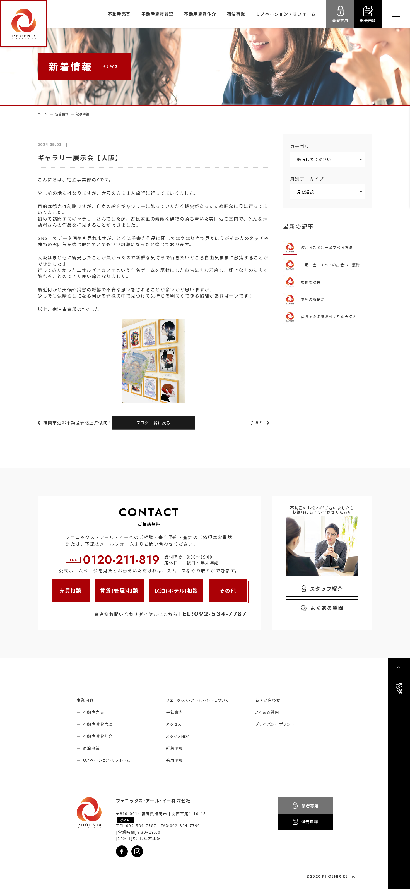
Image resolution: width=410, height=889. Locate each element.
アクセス (174, 724)
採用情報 (174, 760)
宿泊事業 (236, 14)
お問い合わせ (267, 700)
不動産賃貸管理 (157, 14)
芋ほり (257, 422)
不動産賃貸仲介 (200, 14)
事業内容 (85, 700)
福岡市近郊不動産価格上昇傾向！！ (80, 422)
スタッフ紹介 (326, 588)
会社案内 (174, 712)
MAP (127, 820)
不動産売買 (119, 14)
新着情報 (174, 748)
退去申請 (368, 20)
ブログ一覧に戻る (153, 422)
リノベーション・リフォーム (286, 14)
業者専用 (340, 20)
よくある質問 (327, 607)
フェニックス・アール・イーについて (197, 700)
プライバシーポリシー (275, 724)
